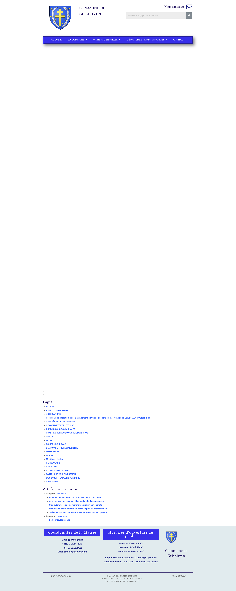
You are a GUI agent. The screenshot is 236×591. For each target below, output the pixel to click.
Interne (49, 455)
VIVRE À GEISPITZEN (105, 39)
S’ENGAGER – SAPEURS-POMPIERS (63, 478)
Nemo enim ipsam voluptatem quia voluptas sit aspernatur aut (78, 508)
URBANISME (52, 481)
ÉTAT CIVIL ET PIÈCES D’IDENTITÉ (62, 448)
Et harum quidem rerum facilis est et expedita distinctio (75, 497)
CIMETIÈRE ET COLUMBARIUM (60, 421)
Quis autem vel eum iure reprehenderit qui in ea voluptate (75, 505)
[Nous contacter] (189, 7)
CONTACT (179, 39)
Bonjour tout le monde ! (60, 520)
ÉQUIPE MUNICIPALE (56, 444)
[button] (77, 39)
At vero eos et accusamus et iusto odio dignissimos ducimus (77, 501)
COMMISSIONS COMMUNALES (60, 429)
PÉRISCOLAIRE (53, 463)
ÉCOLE (49, 440)
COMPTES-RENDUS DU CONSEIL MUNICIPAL (67, 433)
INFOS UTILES (52, 451)
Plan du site (51, 466)
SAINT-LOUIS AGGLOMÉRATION (61, 474)
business (61, 493)
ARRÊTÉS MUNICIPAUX (57, 410)
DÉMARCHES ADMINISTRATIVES (146, 39)
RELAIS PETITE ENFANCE (58, 470)
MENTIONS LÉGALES (62, 576)
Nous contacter (174, 7)
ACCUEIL (56, 39)
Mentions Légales (54, 459)
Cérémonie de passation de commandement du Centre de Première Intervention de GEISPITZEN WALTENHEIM (98, 418)
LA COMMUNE (76, 39)
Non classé (62, 516)
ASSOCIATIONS (53, 414)
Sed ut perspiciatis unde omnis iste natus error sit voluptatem (78, 512)
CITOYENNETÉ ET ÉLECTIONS (60, 425)
